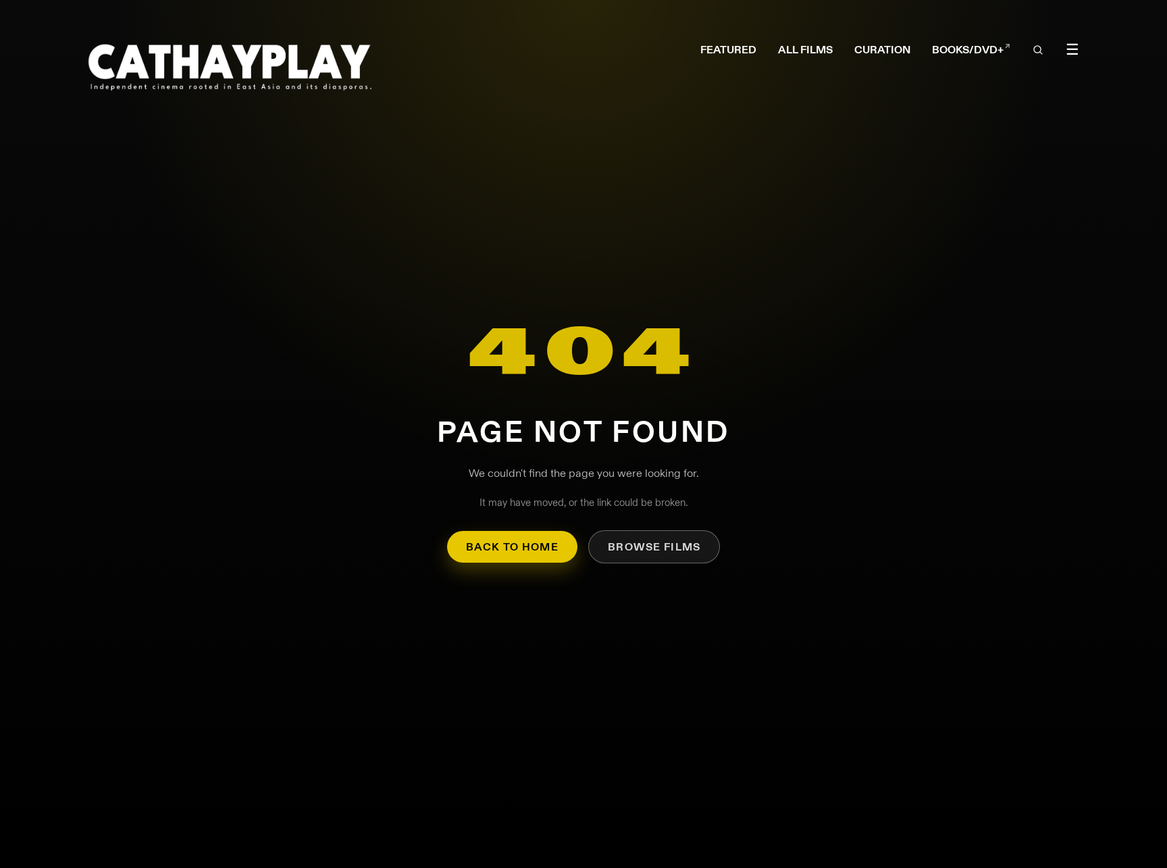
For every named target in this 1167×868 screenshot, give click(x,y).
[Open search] (1039, 51)
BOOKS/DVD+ (971, 50)
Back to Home (512, 546)
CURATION (882, 49)
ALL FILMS (805, 49)
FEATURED (728, 49)
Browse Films (654, 546)
